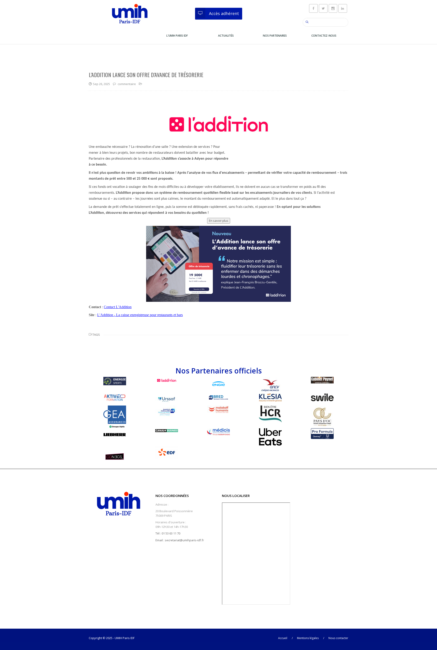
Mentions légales (308, 638)
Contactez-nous (323, 36)
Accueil (282, 638)
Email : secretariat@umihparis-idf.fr (179, 540)
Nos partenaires (275, 36)
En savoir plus (218, 221)
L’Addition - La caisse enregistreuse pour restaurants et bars (140, 315)
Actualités (226, 36)
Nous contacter (338, 638)
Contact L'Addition (118, 307)
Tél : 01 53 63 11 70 (167, 533)
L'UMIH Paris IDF (177, 36)
